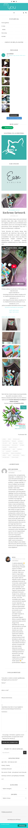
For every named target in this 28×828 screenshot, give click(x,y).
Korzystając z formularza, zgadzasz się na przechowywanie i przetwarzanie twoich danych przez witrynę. (13, 736)
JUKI (10, 443)
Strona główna (5, 22)
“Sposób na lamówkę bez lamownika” (14, 307)
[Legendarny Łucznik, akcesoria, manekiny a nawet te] (6, 72)
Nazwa (3, 683)
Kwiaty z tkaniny (5, 765)
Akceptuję (22, 825)
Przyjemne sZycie (14, 210)
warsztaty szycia (5, 457)
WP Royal (18, 819)
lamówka (22, 445)
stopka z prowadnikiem (16, 453)
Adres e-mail (5, 690)
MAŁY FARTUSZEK (14, 312)
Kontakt (3, 36)
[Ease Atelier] (14, 127)
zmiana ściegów (15, 457)
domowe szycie (16, 439)
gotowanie (20, 441)
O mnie (3, 26)
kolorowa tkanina (6, 445)
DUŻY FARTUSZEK (14, 310)
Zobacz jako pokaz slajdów (8, 317)
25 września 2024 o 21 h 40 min (14, 470)
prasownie (8, 451)
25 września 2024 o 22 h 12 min (18, 558)
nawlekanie (19, 449)
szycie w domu (16, 455)
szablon (4, 455)
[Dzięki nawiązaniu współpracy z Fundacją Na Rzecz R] (6, 99)
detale (9, 439)
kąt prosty (15, 443)
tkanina (23, 455)
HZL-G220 (4, 443)
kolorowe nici (15, 445)
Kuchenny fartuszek (6, 769)
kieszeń (21, 443)
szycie (9, 455)
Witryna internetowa (6, 697)
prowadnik (15, 451)
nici (3, 451)
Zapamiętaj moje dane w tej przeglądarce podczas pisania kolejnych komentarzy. (12, 708)
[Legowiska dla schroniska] (14, 147)
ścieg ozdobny (5, 453)
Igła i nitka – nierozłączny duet (9, 762)
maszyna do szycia (13, 447)
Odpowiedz (11, 472)
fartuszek (14, 441)
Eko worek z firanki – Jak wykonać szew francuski (13, 772)
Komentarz (4, 711)
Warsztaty (4, 33)
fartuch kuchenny (6, 441)
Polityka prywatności (6, 812)
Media (3, 29)
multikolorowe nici (6, 449)
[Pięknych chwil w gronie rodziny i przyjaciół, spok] (6, 90)
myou (14, 449)
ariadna (4, 439)
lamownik (4, 447)
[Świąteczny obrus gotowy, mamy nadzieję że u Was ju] (6, 108)
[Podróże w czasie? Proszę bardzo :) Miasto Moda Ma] (6, 81)
